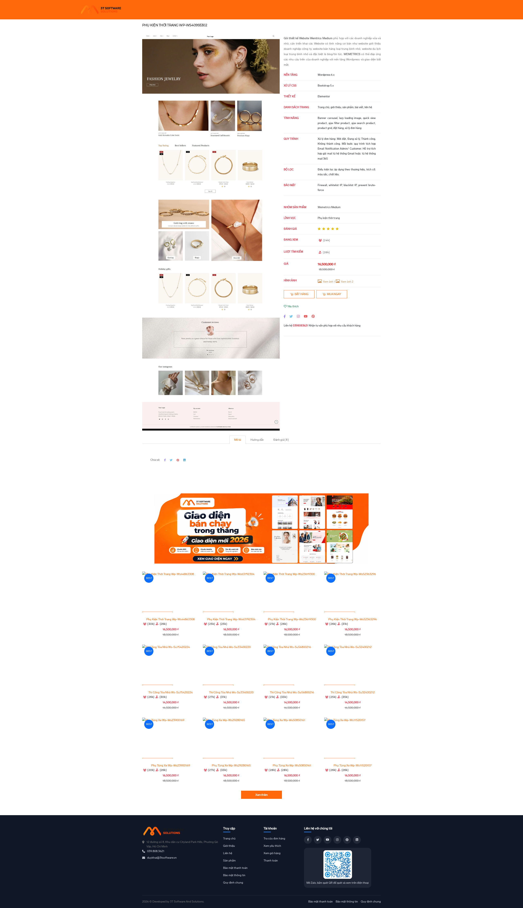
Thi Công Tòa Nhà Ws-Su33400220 (231, 692)
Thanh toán (271, 860)
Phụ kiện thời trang (329, 218)
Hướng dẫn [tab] (257, 440)
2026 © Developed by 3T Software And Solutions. (173, 901)
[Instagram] (298, 316)
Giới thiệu (229, 846)
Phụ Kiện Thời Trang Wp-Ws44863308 (170, 619)
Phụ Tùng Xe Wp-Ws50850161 (292, 765)
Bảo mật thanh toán (235, 868)
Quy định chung (233, 882)
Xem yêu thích (272, 846)
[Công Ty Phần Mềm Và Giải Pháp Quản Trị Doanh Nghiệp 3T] (180, 831)
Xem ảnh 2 (347, 281)
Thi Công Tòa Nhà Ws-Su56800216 (292, 692)
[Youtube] (305, 316)
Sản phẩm (229, 860)
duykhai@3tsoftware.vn (162, 857)
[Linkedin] (184, 460)
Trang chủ (229, 838)
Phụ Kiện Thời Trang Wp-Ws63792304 (231, 619)
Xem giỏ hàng (272, 853)
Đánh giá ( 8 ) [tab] (281, 440)
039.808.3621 (155, 851)
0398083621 (300, 325)
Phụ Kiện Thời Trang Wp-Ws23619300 (292, 619)
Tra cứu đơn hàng (274, 838)
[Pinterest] (313, 316)
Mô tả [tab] (237, 440)
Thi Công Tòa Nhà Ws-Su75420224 (170, 692)
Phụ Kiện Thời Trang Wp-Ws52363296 (352, 619)
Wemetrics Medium (329, 207)
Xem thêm (261, 795)
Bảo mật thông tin (234, 875)
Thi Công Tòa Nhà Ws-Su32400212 (353, 692)
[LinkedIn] (357, 840)
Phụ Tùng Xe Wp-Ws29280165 (231, 765)
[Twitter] (291, 316)
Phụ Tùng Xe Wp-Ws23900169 (170, 765)
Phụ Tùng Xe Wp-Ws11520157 (352, 765)
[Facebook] (284, 316)
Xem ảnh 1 (329, 281)
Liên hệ (227, 853)
